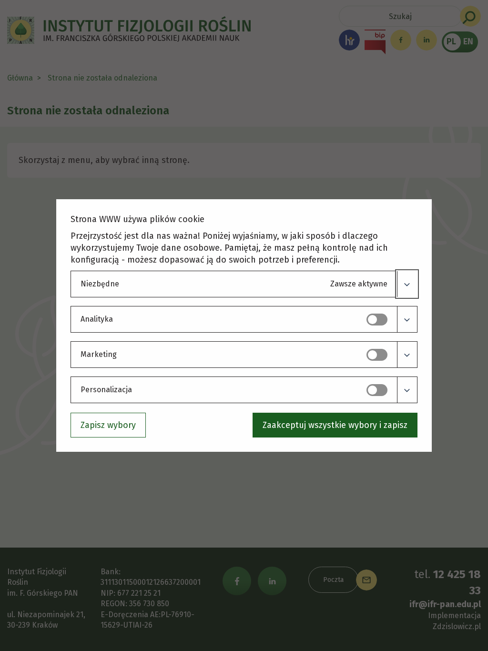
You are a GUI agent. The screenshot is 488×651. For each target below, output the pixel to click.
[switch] (376, 320)
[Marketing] (407, 354)
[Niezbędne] (407, 284)
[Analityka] (407, 319)
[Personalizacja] (407, 390)
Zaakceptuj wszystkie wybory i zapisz (335, 425)
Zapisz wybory (108, 425)
